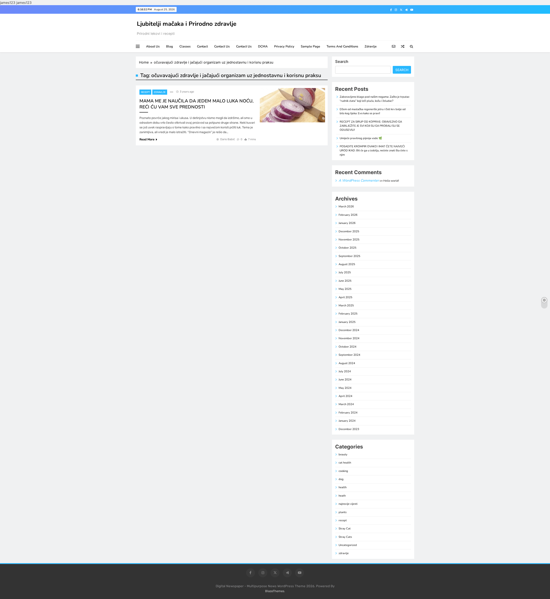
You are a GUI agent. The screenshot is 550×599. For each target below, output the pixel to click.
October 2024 (347, 347)
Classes (185, 46)
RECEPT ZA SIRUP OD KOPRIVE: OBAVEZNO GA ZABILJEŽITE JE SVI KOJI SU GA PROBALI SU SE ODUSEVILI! (371, 126)
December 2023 (349, 429)
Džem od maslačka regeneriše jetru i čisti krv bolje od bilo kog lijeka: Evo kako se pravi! (373, 111)
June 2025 (345, 281)
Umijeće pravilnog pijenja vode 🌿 (361, 138)
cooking (343, 471)
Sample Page (310, 46)
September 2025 (349, 256)
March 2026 (346, 206)
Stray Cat (345, 529)
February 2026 (348, 215)
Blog (169, 46)
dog (341, 479)
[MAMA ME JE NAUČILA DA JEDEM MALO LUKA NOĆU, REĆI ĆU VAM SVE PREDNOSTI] (292, 105)
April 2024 (345, 396)
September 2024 (349, 355)
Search (341, 61)
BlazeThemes (274, 591)
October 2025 (347, 248)
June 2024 (345, 380)
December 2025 (349, 231)
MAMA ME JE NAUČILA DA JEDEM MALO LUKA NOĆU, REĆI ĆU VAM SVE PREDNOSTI (196, 104)
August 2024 (347, 363)
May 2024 (345, 388)
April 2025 (345, 297)
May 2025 (345, 289)
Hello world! (391, 181)
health (343, 487)
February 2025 (348, 314)
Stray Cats (345, 537)
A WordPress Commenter (359, 180)
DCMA (263, 46)
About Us (153, 46)
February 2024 (348, 413)
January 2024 (347, 421)
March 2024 (346, 404)
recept (145, 92)
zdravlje (160, 92)
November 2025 (349, 240)
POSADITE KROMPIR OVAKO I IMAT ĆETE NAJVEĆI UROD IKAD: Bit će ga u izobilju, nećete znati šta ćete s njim (374, 150)
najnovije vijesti (348, 504)
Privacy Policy (284, 46)
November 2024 (349, 338)
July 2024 (345, 371)
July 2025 (345, 272)
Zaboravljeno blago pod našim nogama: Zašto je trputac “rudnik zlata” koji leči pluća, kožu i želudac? (374, 99)
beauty (343, 454)
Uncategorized (348, 545)
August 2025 (347, 264)
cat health (345, 463)
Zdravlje (371, 46)
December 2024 (349, 330)
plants (343, 512)
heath (342, 496)
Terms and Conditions (342, 46)
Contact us (222, 46)
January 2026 (347, 223)
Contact (202, 46)
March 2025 (346, 305)
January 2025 (347, 322)
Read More (146, 139)
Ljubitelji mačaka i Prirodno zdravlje (186, 24)
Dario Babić (227, 139)
